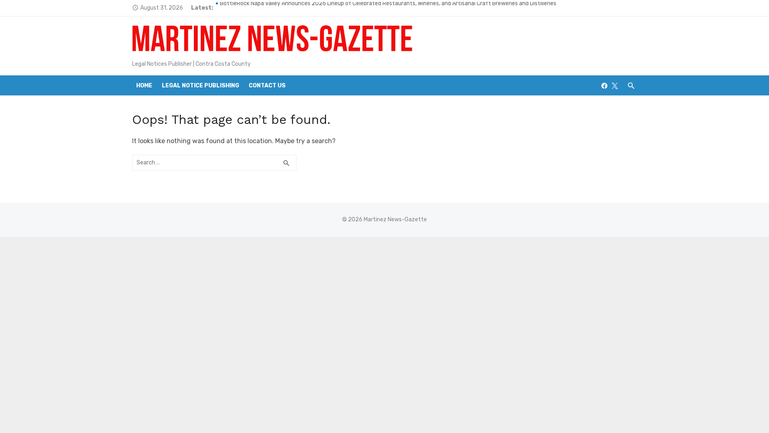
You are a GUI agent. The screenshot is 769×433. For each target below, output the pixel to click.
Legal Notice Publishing (200, 85)
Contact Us (267, 85)
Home (144, 85)
